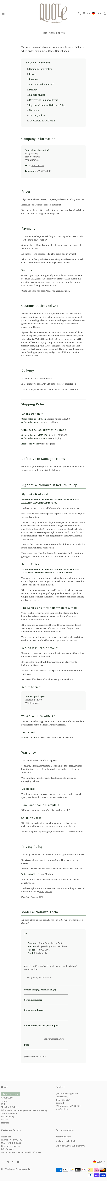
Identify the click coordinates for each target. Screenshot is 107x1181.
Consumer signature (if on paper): (41, 1025)
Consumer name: (33, 1000)
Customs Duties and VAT (41, 84)
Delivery (33, 90)
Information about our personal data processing (24, 1110)
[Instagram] (8, 1162)
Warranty (34, 110)
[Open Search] (79, 13)
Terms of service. (9, 1113)
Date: (27, 1045)
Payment (33, 79)
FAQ (3, 1104)
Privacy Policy (37, 115)
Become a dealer (63, 1136)
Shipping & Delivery (10, 1107)
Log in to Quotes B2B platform (70, 1146)
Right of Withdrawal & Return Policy (47, 105)
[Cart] (105, 13)
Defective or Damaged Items (43, 100)
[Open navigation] (19, 13)
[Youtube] (18, 1162)
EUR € (99, 13)
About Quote (7, 1098)
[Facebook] (3, 1162)
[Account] (84, 13)
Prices (32, 74)
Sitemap (5, 1123)
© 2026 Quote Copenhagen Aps (16, 1169)
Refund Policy (7, 1116)
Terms (4, 1101)
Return (4, 1119)
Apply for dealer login (66, 1141)
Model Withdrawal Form (42, 120)
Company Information (40, 69)
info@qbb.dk (37, 165)
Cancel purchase (10, 1094)
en (88, 13)
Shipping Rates (37, 95)
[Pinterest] (12, 1162)
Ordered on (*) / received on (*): (40, 989)
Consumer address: (34, 1010)
